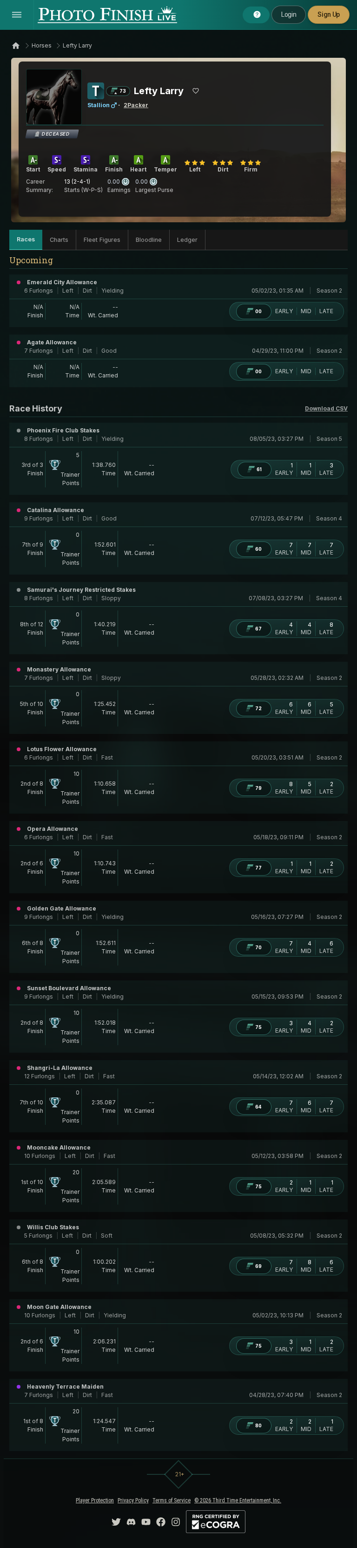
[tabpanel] (178, 856)
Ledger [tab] (187, 239)
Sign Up (328, 14)
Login (288, 14)
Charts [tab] (59, 239)
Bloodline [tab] (149, 239)
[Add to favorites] (195, 90)
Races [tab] (26, 239)
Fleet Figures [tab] (102, 239)
